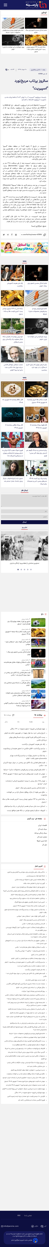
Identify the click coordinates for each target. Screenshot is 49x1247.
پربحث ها (7, 715)
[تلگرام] (7, 234)
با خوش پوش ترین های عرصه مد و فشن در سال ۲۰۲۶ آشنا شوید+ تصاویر (23, 564)
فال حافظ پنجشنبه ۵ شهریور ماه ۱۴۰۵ (12, 401)
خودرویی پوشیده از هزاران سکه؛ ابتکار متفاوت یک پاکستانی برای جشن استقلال (12, 339)
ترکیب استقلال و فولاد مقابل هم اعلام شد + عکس (17, 663)
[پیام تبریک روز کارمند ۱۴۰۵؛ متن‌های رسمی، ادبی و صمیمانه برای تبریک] (36, 468)
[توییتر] (3, 234)
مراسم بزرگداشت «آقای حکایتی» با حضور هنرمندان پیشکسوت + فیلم (25, 962)
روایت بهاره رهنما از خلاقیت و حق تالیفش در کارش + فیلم (28, 958)
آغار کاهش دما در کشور (38, 955)
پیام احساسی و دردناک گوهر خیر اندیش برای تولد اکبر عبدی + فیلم (36, 453)
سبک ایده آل (42, 829)
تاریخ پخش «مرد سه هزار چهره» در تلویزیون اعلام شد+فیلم (25, 733)
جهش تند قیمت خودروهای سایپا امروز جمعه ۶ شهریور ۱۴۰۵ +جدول (24, 1081)
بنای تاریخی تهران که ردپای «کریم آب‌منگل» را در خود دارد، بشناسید (36, 367)
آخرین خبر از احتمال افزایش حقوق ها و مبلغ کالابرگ (30, 902)
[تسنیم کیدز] (24, 248)
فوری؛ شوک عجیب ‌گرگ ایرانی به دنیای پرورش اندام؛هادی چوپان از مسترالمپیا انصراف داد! (12, 453)
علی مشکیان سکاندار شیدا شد (36, 1066)
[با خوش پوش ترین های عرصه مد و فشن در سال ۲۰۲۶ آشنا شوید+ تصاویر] (24, 545)
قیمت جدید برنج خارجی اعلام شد (35, 980)
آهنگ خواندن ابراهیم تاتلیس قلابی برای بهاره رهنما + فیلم (28, 895)
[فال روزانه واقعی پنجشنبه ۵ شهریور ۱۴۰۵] (12, 415)
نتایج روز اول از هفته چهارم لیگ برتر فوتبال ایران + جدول (18, 622)
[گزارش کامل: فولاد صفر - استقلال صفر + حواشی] (38, 643)
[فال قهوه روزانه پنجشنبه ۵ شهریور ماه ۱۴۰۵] (36, 415)
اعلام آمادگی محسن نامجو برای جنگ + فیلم (36, 31)
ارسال (25, 522)
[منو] (5, 5)
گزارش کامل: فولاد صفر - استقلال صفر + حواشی (17, 643)
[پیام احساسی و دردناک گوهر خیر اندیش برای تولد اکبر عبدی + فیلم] (36, 440)
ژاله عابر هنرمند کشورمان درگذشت (15, 284)
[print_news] (16, 234)
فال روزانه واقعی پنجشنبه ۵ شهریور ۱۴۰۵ (14, 426)
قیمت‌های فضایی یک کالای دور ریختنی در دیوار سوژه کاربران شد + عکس (17, 673)
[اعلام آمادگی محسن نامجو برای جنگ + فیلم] (36, 23)
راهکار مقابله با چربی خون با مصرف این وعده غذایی (30, 880)
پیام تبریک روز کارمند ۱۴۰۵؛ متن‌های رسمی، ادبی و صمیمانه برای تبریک (37, 481)
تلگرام (36, 1226)
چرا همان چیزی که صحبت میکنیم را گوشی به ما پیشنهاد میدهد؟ (17, 704)
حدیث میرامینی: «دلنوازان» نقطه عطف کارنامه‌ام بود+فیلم (28, 1070)
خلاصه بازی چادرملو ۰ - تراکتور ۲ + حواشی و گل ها (30, 951)
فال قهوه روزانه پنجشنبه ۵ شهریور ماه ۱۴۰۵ (38, 426)
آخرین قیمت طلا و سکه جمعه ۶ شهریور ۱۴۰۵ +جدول (17, 633)
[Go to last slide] (4, 545)
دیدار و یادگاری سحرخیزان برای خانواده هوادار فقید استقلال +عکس (18, 694)
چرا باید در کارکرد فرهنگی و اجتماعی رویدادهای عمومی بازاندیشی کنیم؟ (24, 891)
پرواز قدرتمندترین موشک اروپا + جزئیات (33, 991)
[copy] (45, 234)
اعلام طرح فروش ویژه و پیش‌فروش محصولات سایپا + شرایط (12, 31)
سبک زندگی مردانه (40, 833)
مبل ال (44, 845)
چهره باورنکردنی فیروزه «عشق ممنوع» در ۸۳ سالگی (27, 729)
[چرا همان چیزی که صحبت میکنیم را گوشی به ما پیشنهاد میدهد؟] (38, 704)
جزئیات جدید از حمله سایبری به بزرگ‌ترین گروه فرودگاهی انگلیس (25, 984)
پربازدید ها (38, 715)
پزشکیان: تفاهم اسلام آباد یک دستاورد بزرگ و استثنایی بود (27, 898)
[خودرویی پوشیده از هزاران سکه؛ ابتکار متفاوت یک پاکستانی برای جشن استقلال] (12, 326)
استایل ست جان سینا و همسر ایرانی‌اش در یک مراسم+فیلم (24, 806)
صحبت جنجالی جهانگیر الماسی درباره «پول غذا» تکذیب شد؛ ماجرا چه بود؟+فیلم (13, 367)
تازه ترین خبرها (42, 841)
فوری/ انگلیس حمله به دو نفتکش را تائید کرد (31, 1100)
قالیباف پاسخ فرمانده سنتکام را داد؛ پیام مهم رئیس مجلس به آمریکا (25, 1048)
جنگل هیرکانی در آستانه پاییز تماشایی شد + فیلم (17, 684)
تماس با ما (28, 1215)
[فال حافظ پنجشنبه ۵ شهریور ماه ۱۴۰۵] (12, 389)
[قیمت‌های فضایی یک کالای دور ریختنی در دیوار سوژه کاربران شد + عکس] (38, 673)
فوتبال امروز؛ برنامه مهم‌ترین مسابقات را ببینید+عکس (29, 1037)
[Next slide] (45, 545)
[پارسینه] (35, 5)
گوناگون (44, 13)
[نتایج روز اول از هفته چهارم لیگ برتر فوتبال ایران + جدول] (38, 622)
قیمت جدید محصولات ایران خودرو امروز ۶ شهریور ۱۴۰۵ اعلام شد (25, 1085)
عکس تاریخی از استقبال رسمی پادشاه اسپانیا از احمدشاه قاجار (26, 1009)
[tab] (31, 569)
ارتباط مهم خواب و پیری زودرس (36, 876)
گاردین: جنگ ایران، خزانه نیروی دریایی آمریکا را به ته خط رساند (26, 1052)
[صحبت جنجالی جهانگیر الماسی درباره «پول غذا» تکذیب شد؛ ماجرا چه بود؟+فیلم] (12, 354)
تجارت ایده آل (42, 837)
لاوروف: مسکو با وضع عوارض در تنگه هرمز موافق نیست (26, 810)
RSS (18, 1215)
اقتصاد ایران (42, 825)
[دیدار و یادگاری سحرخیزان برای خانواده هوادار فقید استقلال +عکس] (38, 694)
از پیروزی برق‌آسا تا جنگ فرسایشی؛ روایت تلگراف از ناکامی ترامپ (26, 1063)
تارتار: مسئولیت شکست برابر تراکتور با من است (31, 966)
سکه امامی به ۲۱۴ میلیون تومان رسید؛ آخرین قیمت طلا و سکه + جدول (36, 49)
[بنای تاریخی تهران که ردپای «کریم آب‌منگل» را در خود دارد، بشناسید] (36, 354)
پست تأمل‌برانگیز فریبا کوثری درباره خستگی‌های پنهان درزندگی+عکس (24, 1041)
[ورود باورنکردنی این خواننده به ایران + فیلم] (13, 40)
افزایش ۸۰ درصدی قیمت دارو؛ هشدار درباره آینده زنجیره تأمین (26, 1096)
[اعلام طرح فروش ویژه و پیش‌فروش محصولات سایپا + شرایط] (13, 23)
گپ (45, 1226)
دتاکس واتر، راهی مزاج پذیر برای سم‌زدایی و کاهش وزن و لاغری (26, 872)
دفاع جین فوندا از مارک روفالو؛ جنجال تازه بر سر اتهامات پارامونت (26, 1074)
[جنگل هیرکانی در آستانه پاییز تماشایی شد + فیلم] (38, 683)
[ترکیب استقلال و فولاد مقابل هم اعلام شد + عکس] (38, 663)
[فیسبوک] (11, 234)
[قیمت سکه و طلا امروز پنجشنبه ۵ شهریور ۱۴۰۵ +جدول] (36, 389)
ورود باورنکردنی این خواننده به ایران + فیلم (13, 48)
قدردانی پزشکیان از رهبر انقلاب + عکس (33, 924)
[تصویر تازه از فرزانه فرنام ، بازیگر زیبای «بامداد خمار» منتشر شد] (12, 468)
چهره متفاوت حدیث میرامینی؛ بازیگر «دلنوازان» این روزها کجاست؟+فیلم (23, 1089)
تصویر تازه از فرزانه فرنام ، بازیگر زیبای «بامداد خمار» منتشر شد (13, 480)
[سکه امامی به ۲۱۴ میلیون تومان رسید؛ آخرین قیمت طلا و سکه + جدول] (36, 40)
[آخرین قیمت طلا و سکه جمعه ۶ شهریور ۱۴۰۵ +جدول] (38, 632)
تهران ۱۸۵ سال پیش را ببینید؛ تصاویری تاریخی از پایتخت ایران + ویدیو (24, 1078)
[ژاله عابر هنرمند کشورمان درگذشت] (12, 273)
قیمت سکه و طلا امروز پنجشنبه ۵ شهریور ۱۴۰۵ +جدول (37, 401)
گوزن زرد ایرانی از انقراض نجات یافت (34, 883)
